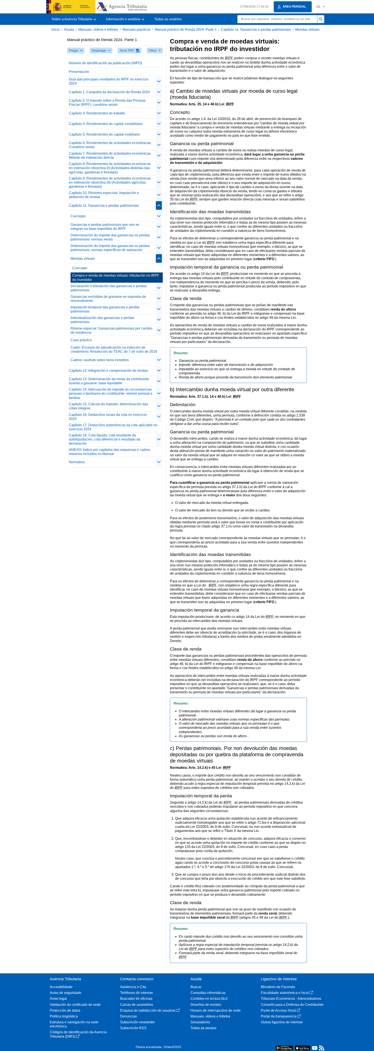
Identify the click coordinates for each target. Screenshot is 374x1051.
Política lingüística (64, 1016)
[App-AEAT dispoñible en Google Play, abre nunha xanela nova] (284, 1047)
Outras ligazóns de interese (282, 1022)
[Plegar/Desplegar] (159, 81)
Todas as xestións (168, 19)
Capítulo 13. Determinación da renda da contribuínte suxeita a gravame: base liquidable (109, 381)
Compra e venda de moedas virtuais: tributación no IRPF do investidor (115, 277)
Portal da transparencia (279, 1016)
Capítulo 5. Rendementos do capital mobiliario (104, 134)
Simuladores (200, 1022)
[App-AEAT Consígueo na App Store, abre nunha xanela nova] (302, 1047)
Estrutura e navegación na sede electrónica (74, 1024)
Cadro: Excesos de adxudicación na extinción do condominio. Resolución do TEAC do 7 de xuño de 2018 (114, 349)
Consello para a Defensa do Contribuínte (292, 1004)
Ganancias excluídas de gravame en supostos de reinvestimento (108, 299)
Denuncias (128, 1016)
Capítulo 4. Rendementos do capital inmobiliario (106, 124)
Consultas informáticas (208, 993)
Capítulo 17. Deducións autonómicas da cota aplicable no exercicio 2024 (113, 427)
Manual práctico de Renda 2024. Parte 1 (186, 29)
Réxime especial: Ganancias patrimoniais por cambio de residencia (111, 330)
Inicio (56, 29)
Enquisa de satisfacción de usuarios (148, 1010)
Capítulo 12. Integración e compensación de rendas (108, 370)
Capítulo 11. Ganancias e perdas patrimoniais (256, 29)
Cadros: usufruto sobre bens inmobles (100, 360)
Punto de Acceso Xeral (278, 1010)
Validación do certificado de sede (75, 1004)
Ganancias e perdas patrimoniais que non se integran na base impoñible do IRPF (105, 227)
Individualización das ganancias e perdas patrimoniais (102, 320)
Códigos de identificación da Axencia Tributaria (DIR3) (78, 1034)
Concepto (78, 216)
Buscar (195, 987)
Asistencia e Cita (133, 987)
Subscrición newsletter (137, 1022)
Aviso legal (58, 998)
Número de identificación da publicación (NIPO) (105, 63)
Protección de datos (65, 1010)
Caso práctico (81, 340)
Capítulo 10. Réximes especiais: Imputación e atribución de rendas (104, 195)
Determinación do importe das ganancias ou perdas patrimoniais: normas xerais (110, 237)
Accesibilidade (61, 987)
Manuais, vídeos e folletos (98, 29)
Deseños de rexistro (205, 1004)
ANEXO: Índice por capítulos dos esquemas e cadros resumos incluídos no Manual (109, 452)
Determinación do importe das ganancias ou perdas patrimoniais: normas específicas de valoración (110, 248)
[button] (320, 6)
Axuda (69, 29)
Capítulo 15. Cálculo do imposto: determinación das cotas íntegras (108, 406)
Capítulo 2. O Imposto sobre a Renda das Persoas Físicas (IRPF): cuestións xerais (107, 102)
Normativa (77, 462)
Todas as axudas (203, 1028)
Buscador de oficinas (136, 998)
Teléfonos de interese (136, 993)
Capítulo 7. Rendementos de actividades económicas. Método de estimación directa (110, 155)
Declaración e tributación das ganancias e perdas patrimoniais (109, 288)
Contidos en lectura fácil (208, 998)
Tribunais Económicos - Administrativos (291, 998)
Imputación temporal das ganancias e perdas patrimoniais (105, 309)
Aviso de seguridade (65, 993)
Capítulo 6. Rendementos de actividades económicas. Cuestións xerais (110, 145)
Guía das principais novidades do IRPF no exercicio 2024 (108, 81)
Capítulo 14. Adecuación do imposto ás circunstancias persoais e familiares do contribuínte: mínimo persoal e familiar (110, 393)
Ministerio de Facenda (278, 987)
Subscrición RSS (133, 1028)
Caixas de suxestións (136, 1004)
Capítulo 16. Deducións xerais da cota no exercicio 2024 (108, 417)
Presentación (79, 72)
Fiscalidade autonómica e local (285, 993)
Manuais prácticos (136, 29)
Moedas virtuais (307, 29)
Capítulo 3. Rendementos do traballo (97, 113)
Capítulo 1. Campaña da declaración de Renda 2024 (109, 92)
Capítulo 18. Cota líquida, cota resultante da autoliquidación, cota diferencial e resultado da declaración (104, 439)
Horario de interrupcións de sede (215, 1010)
